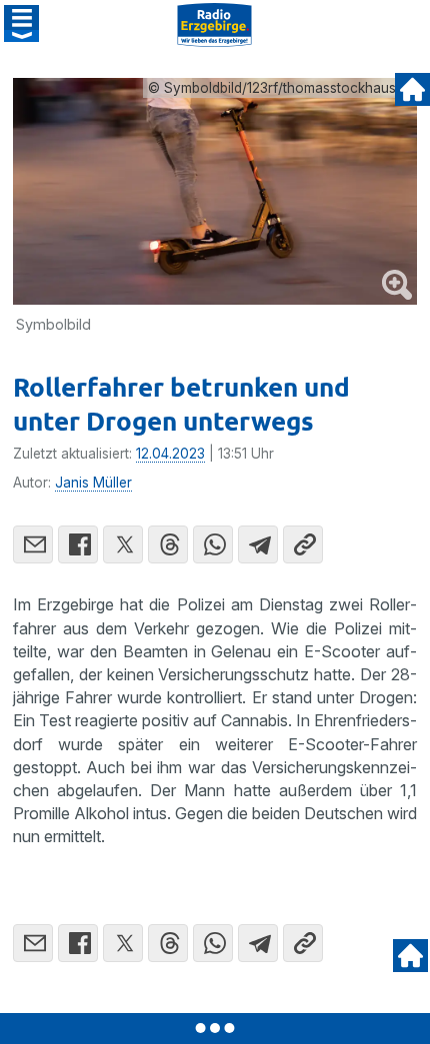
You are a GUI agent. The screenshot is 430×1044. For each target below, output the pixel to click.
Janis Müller (93, 483)
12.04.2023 (170, 454)
